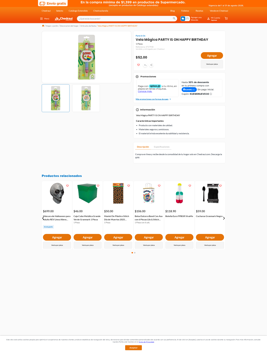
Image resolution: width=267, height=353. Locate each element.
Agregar (212, 55)
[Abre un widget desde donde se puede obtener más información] (255, 348)
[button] (43, 218)
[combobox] (127, 18)
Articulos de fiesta (88, 26)
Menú (46, 18)
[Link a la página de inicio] (43, 26)
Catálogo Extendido (78, 10)
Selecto (59, 10)
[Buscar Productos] (174, 18)
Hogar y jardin (52, 26)
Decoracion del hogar (69, 26)
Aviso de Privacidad (146, 342)
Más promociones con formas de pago (152, 99)
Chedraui (46, 10)
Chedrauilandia (100, 10)
